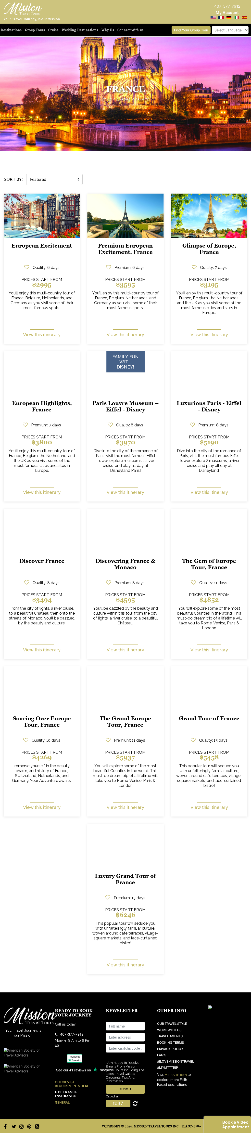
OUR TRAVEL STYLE (172, 1024)
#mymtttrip (167, 1067)
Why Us (107, 30)
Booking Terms (170, 1042)
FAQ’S (161, 1055)
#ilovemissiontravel (175, 1061)
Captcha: (112, 1096)
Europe (123, 99)
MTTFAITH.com (176, 1075)
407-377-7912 (71, 1034)
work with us (169, 1030)
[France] (221, 17)
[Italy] (236, 17)
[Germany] (229, 17)
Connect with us (130, 30)
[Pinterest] (28, 1126)
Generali (63, 1102)
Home (106, 99)
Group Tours (35, 30)
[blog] (36, 1126)
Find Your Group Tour (191, 30)
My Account (227, 12)
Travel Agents (170, 1036)
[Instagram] (20, 1126)
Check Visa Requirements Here (72, 1084)
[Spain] (244, 17)
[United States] (213, 17)
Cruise (53, 30)
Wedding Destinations (80, 30)
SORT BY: (13, 179)
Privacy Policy (170, 1049)
